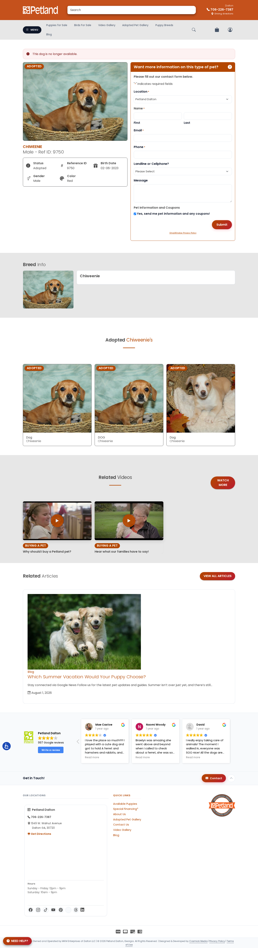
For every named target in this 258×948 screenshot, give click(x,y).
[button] (233, 742)
